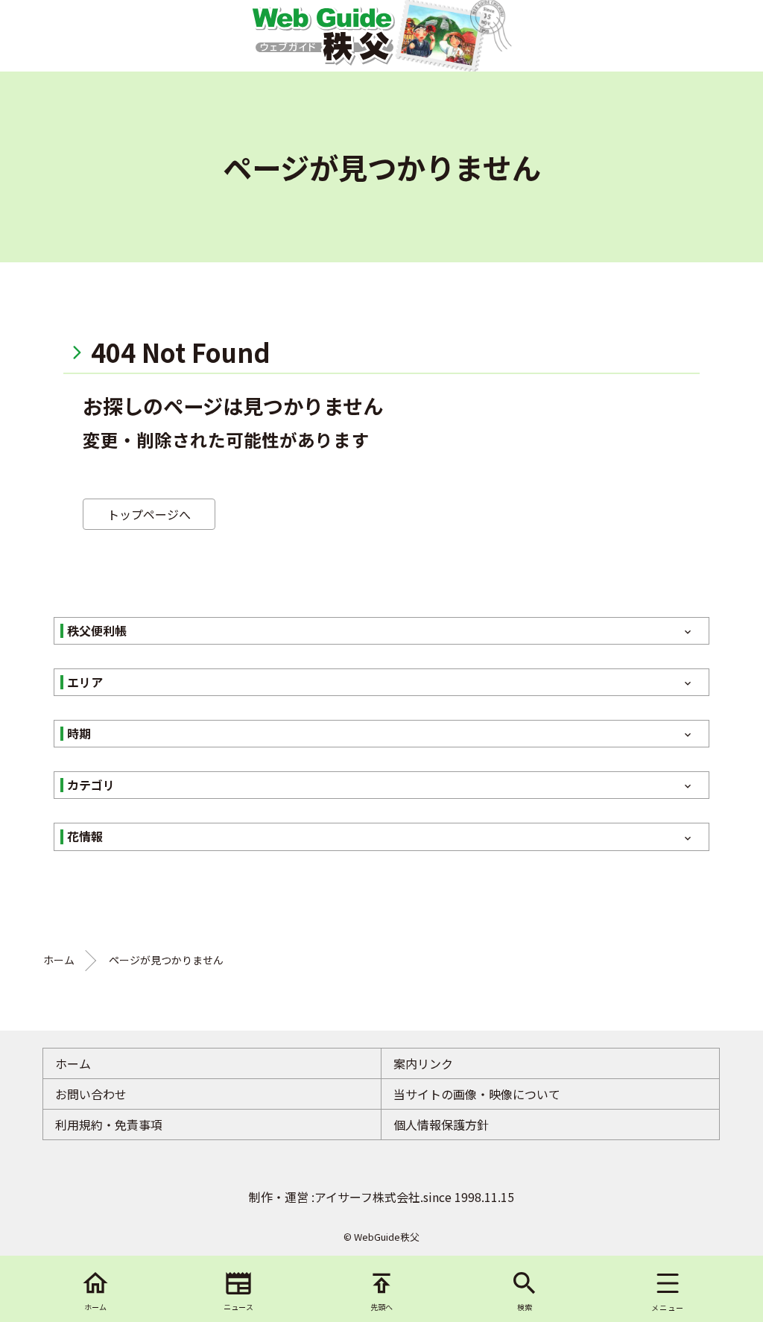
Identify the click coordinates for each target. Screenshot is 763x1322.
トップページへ (149, 514)
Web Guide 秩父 (322, 36)
